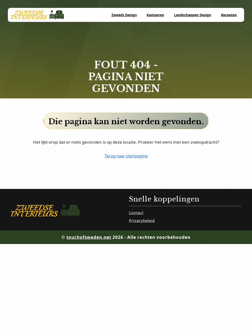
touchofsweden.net (88, 237)
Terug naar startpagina (126, 156)
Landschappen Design (192, 15)
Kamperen (155, 15)
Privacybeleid (142, 220)
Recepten (229, 15)
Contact (136, 212)
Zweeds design (124, 15)
